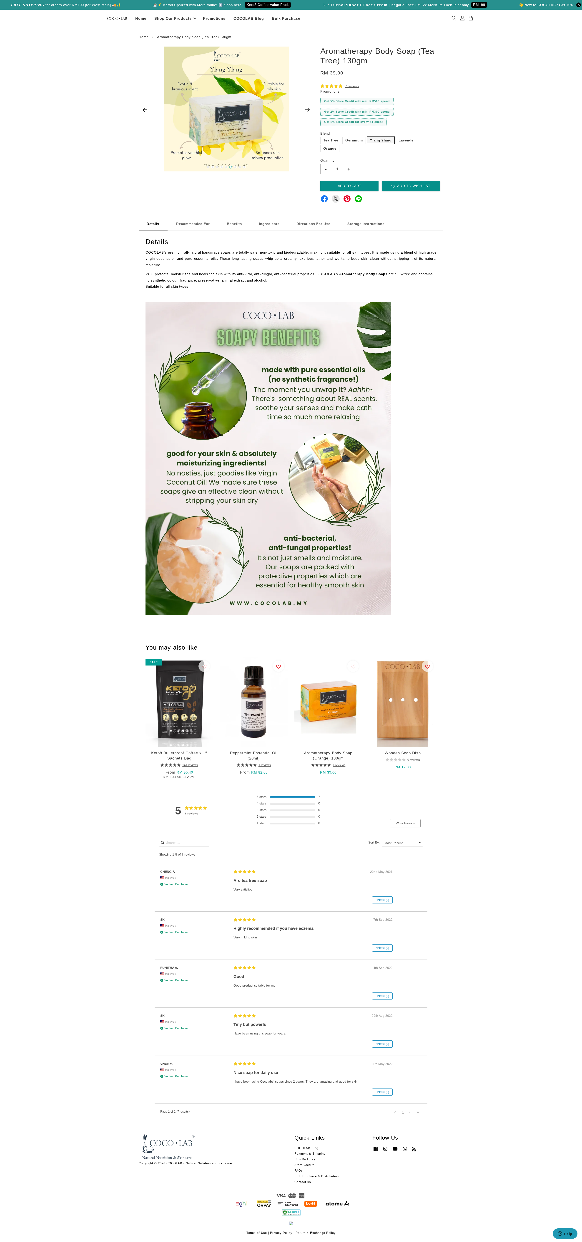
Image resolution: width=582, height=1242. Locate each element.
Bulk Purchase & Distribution (316, 1176)
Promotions (214, 18)
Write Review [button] (405, 823)
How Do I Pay (304, 1159)
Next (307, 110)
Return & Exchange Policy (316, 1233)
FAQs (298, 1170)
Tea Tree (330, 140)
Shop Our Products (173, 18)
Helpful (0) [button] (382, 900)
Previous (145, 110)
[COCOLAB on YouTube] (395, 1151)
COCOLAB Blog (248, 18)
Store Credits (304, 1165)
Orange (329, 148)
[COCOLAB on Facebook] (375, 1151)
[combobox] (402, 842)
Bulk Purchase (286, 18)
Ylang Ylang (380, 140)
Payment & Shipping (310, 1153)
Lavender (407, 140)
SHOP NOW (149, 5)
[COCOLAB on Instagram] (385, 1151)
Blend (325, 133)
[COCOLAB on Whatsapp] (405, 1151)
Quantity (327, 160)
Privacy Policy (281, 1233)
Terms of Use (256, 1233)
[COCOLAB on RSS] (414, 1150)
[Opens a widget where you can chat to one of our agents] (564, 1234)
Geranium (354, 140)
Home (140, 18)
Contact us (302, 1182)
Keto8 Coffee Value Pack (450, 5)
